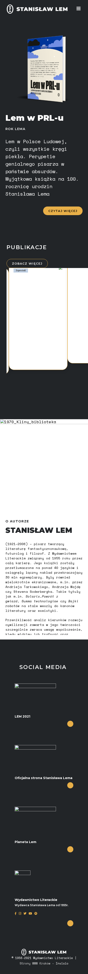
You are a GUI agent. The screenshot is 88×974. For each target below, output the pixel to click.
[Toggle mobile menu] (78, 8)
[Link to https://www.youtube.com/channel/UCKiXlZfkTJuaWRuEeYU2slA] (30, 915)
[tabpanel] (38, 316)
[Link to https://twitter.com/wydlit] (24, 915)
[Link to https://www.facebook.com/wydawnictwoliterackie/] (15, 915)
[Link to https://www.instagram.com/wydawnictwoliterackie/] (20, 915)
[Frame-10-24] (35, 747)
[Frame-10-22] (35, 686)
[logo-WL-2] (22, 873)
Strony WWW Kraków (35, 963)
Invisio (62, 963)
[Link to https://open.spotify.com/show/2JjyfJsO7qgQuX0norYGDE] (35, 915)
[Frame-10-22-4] (35, 809)
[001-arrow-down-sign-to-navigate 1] (70, 724)
